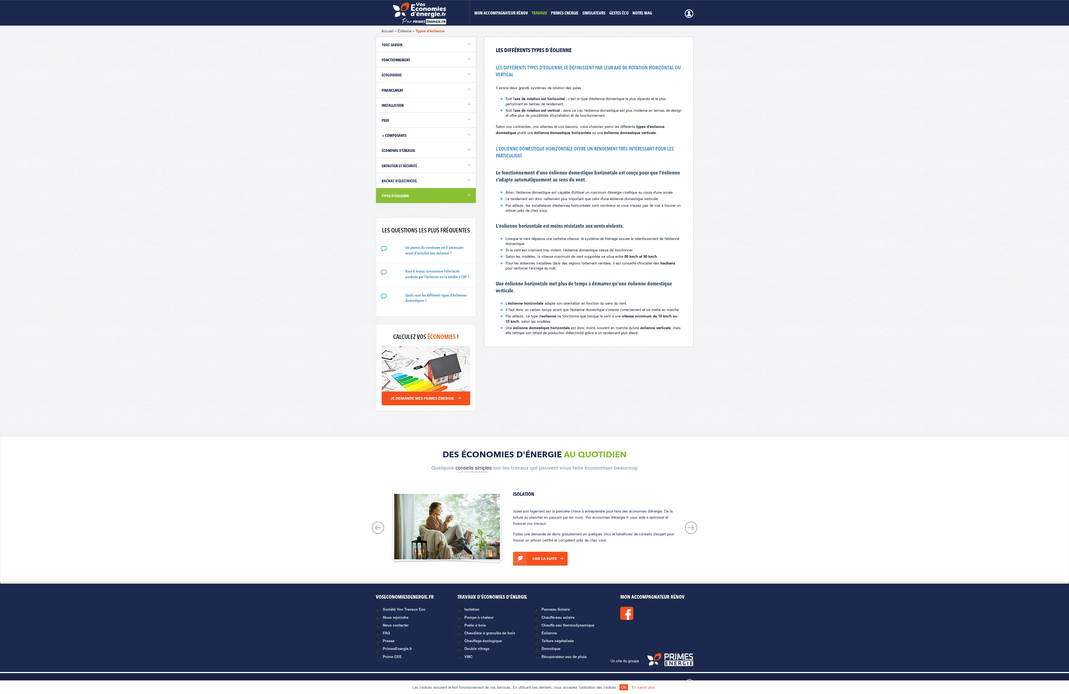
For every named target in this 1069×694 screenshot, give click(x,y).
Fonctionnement (396, 60)
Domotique (550, 648)
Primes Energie (564, 13)
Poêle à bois (475, 625)
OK (623, 687)
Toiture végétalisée (557, 640)
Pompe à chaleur (479, 617)
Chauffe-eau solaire (558, 617)
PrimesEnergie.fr (397, 648)
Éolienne (404, 30)
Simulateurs (593, 13)
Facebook (645, 613)
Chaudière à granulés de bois (489, 632)
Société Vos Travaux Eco (404, 609)
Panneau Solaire (555, 609)
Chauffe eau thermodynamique (567, 625)
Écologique (392, 75)
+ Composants (394, 136)
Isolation (471, 609)
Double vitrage (476, 648)
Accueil (387, 30)
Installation (393, 106)
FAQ (386, 632)
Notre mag (642, 13)
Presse (388, 640)
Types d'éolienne (430, 30)
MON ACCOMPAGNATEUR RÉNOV (501, 13)
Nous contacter (396, 625)
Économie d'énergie (398, 151)
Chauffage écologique (483, 640)
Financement (392, 91)
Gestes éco (619, 13)
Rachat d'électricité (399, 181)
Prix (385, 121)
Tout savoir (392, 45)
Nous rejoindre (395, 617)
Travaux (539, 13)
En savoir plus (643, 687)
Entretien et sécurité (399, 166)
